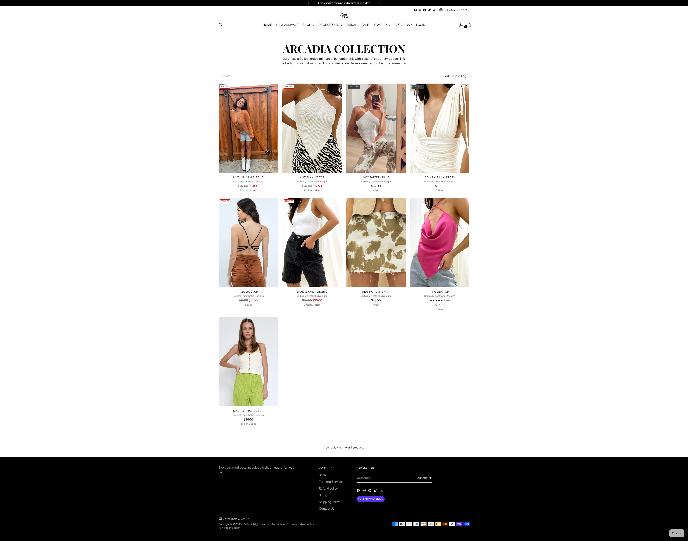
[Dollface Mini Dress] (439, 128)
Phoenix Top (440, 291)
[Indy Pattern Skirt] (376, 242)
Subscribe (424, 478)
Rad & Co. (244, 524)
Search (324, 475)
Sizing (323, 495)
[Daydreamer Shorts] (312, 242)
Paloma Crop (248, 291)
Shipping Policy (329, 502)
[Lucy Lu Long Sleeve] (248, 128)
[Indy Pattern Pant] (376, 128)
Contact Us (326, 508)
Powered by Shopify (229, 527)
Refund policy (328, 488)
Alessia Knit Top (312, 177)
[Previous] (308, 3)
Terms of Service (330, 481)
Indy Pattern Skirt (376, 291)
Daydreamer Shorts (312, 291)
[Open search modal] (220, 25)
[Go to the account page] (460, 25)
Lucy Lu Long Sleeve (248, 177)
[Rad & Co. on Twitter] (434, 10)
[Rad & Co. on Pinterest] (424, 10)
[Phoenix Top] (439, 242)
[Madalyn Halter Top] (248, 361)
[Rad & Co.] (344, 16)
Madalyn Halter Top (248, 410)
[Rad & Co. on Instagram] (420, 10)
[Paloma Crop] (248, 242)
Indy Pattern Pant (375, 177)
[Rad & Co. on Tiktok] (429, 10)
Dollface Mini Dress (440, 177)
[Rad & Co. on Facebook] (415, 10)
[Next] (380, 3)
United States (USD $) (455, 10)
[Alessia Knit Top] (312, 128)
